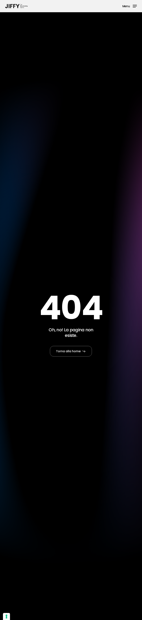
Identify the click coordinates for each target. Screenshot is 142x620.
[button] (129, 6)
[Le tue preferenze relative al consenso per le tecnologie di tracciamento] (6, 616)
